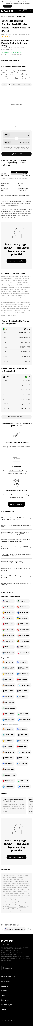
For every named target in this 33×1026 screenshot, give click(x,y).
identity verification (15, 471)
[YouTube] (11, 1021)
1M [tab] (19, 84)
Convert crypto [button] (7, 1005)
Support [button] (4, 995)
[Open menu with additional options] (31, 11)
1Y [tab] (24, 84)
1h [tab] (4, 84)
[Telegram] (5, 1021)
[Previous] (2, 929)
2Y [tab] (29, 84)
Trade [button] (3, 1009)
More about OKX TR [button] (8, 977)
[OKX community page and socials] (14, 1021)
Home (3, 16)
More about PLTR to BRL (16, 417)
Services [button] (4, 991)
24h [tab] (9, 84)
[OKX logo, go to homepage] (7, 10)
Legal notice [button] (5, 981)
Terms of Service (20, 911)
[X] (2, 1021)
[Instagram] (8, 1021)
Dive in (5, 812)
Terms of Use (12, 907)
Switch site (7, 6)
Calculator (11, 16)
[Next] (30, 929)
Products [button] (4, 986)
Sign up (25, 10)
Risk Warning (22, 907)
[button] (20, 11)
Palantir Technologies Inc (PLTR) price (19, 195)
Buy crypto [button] (5, 1000)
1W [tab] (14, 84)
